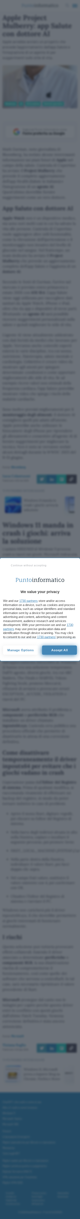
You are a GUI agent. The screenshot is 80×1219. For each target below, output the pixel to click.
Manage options (20, 650)
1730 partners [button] (28, 601)
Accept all (59, 650)
